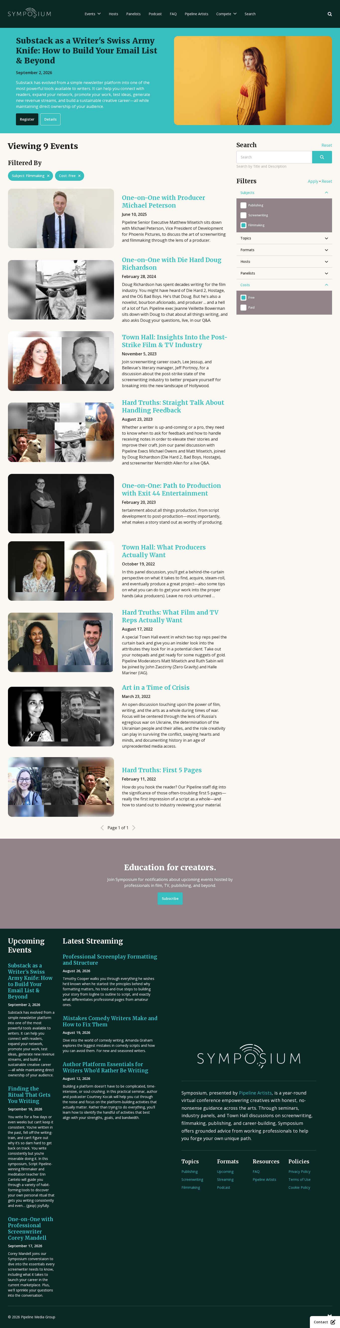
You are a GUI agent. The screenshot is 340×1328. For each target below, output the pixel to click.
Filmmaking (190, 1187)
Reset (327, 145)
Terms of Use (299, 1179)
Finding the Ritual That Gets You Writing (29, 1095)
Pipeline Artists (255, 1093)
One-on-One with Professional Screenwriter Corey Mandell (30, 1228)
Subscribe (170, 898)
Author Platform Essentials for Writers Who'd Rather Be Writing (105, 1067)
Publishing (189, 1171)
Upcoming (225, 1171)
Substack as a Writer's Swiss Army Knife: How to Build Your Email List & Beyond (30, 981)
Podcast (223, 1187)
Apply (313, 181)
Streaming (225, 1179)
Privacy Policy (299, 1171)
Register (27, 119)
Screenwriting (192, 1179)
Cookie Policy (299, 1187)
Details (50, 119)
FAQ (256, 1171)
